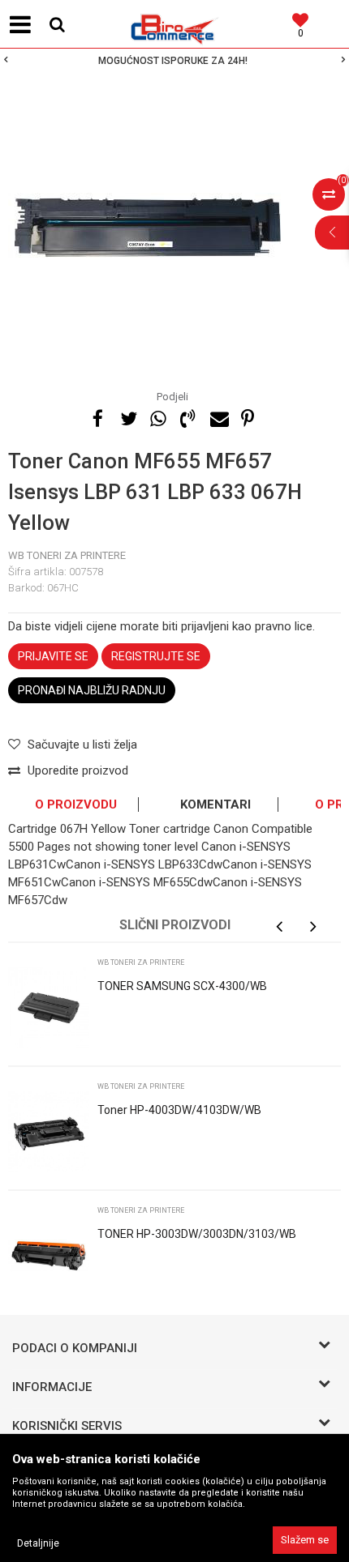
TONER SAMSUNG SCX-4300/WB (182, 985)
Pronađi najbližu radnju (92, 690)
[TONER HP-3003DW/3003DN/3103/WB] (48, 1255)
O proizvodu (76, 804)
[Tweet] (127, 416)
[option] (174, 61)
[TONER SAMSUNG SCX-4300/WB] (48, 1007)
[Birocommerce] (174, 24)
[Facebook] (97, 416)
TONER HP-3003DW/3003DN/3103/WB (196, 1233)
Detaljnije (38, 1543)
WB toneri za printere (67, 555)
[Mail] (217, 416)
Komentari (215, 804)
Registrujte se (155, 656)
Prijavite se (53, 656)
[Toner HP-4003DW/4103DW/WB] (48, 1131)
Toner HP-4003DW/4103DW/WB (179, 1109)
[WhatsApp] (157, 416)
